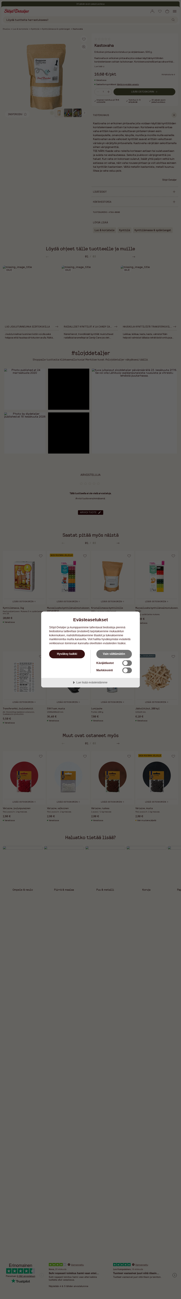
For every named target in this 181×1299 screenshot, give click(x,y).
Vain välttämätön (114, 653)
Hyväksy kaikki (67, 653)
